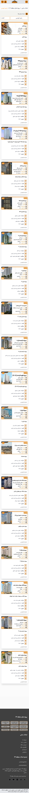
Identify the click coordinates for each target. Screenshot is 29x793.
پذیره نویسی (19, 18)
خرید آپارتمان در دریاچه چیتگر (14, 722)
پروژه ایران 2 (24, 281)
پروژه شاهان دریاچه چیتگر (21, 177)
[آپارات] (10, 779)
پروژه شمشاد (24, 456)
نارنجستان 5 (14, 729)
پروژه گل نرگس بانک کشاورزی (14, 726)
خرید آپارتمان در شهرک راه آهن (24, 722)
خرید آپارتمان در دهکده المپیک (24, 726)
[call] (2, 2)
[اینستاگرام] (21, 779)
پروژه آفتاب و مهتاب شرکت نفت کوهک (18, 596)
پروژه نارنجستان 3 (22, 247)
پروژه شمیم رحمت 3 (22, 316)
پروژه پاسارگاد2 (5, 729)
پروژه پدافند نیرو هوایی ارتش (20, 491)
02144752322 (23, 762)
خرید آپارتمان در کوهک (5, 722)
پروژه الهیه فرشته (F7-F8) (21, 386)
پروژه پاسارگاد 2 (23, 561)
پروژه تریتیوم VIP (23, 72)
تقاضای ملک (23, 747)
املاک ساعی (25, 8)
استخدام (24, 750)
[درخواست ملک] (5, 2)
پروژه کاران (24, 37)
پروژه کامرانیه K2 (23, 212)
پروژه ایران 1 (24, 421)
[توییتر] (24, 779)
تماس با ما (24, 742)
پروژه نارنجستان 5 (22, 351)
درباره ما (24, 740)
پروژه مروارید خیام (23, 666)
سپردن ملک (23, 745)
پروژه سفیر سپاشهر (22, 526)
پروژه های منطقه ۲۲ (14, 8)
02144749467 (23, 765)
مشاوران (24, 752)
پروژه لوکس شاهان (23, 729)
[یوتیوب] (13, 779)
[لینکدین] (17, 779)
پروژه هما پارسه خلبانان (21, 107)
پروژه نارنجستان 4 (22, 631)
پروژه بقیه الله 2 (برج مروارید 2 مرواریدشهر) (17, 142)
